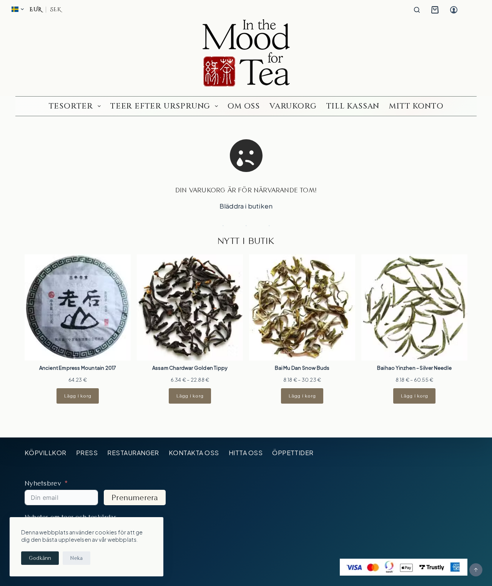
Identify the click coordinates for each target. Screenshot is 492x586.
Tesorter (71, 106)
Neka (76, 558)
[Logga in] (453, 9)
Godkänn (40, 558)
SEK (55, 9)
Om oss (244, 106)
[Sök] (417, 10)
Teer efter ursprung (160, 106)
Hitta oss (246, 453)
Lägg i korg (77, 396)
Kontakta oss (194, 453)
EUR (36, 9)
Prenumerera (134, 497)
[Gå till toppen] (475, 569)
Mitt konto (416, 106)
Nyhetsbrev (43, 483)
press (87, 453)
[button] (18, 9)
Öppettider (293, 453)
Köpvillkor (45, 453)
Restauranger (133, 453)
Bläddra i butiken (246, 206)
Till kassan (353, 106)
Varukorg (292, 106)
